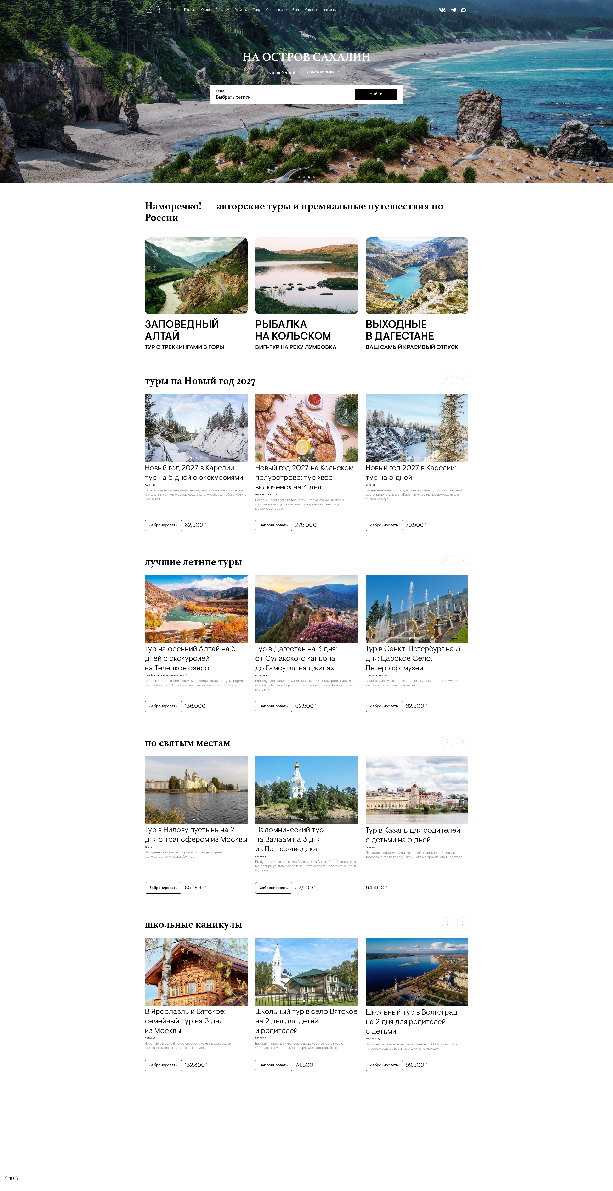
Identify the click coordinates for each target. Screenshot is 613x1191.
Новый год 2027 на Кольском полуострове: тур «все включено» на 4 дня (304, 478)
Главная (189, 10)
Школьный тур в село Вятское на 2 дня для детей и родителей (306, 1021)
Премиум (222, 10)
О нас (205, 10)
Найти (376, 94)
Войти (174, 10)
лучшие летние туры (193, 561)
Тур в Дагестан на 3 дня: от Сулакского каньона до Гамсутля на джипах (296, 659)
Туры (256, 10)
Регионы (241, 10)
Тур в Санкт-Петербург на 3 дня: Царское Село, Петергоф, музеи (413, 659)
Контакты (329, 10)
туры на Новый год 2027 (200, 380)
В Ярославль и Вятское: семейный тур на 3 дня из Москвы (185, 1021)
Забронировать (163, 525)
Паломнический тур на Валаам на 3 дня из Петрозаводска (289, 839)
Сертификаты (276, 10)
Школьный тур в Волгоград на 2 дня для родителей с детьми (412, 1022)
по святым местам (187, 742)
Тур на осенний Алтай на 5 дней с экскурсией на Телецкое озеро (190, 659)
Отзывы (311, 10)
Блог (295, 10)
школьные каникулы (193, 924)
